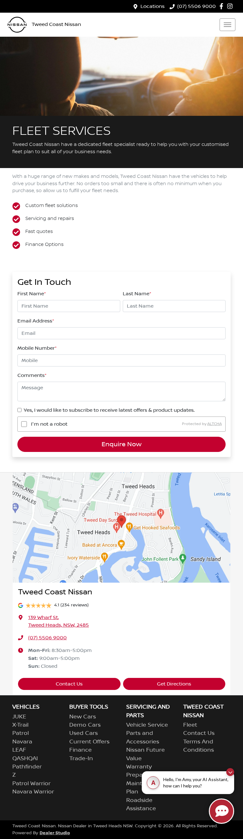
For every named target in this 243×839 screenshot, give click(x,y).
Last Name (137, 294)
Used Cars (83, 733)
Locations (152, 6)
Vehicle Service (147, 725)
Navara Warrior (33, 791)
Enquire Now (121, 444)
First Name (31, 294)
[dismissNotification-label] (230, 772)
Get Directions (174, 684)
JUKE (19, 716)
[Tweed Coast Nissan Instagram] (231, 6)
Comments (32, 375)
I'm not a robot (49, 424)
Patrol (20, 733)
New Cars (82, 716)
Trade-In (81, 758)
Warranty (139, 766)
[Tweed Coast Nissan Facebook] (222, 6)
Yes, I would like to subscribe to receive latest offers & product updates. (109, 410)
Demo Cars (85, 725)
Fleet (190, 725)
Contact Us (69, 684)
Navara (22, 741)
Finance (80, 750)
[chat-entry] (221, 811)
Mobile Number (37, 348)
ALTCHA (214, 424)
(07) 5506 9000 (196, 6)
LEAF (19, 750)
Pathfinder (27, 766)
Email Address (35, 321)
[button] (227, 24)
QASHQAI (25, 758)
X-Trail (20, 725)
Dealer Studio (55, 833)
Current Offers (89, 741)
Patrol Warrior (31, 783)
